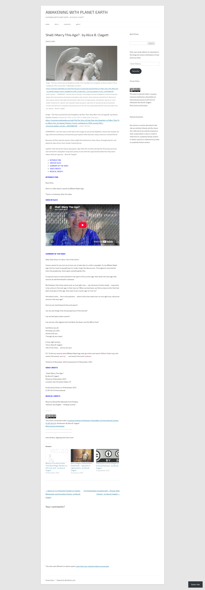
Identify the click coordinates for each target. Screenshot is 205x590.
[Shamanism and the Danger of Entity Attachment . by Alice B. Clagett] (107, 455)
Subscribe (135, 71)
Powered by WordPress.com (66, 580)
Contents (67, 24)
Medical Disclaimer (136, 117)
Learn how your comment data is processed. (92, 566)
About (78, 24)
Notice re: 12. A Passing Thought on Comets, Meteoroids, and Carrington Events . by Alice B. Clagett (63, 494)
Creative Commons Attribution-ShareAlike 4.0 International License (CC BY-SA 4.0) (143, 97)
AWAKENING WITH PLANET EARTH (77, 12)
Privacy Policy (135, 81)
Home (47, 24)
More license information (55, 426)
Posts (57, 24)
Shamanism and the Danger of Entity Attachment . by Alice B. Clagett (107, 465)
